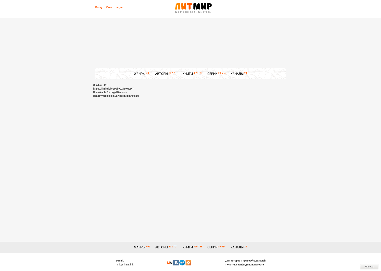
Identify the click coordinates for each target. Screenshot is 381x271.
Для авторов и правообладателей (245, 260)
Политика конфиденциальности (244, 264)
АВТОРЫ (161, 74)
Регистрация (114, 7)
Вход (98, 7)
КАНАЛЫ (237, 74)
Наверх (369, 266)
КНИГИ (188, 74)
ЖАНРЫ (139, 74)
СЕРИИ (212, 74)
